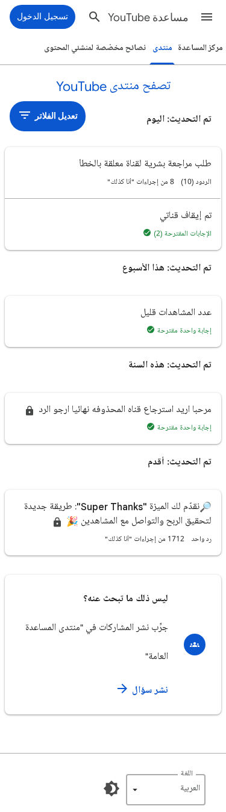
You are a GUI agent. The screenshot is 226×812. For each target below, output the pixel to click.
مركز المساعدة (200, 48)
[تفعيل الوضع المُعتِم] (111, 788)
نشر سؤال (149, 690)
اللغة (187, 774)
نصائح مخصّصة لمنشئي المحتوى (95, 48)
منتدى (162, 48)
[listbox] (166, 789)
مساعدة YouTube (148, 17)
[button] (206, 16)
